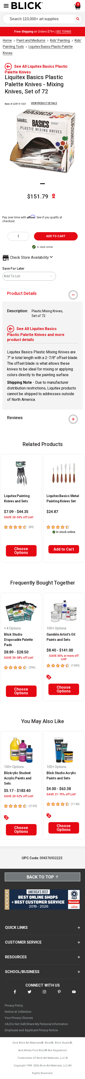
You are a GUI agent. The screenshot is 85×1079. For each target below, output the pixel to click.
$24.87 (52, 511)
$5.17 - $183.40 (17, 790)
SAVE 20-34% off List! (18, 517)
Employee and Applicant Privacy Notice (31, 1030)
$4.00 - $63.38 (59, 788)
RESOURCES (16, 957)
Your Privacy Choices (19, 1018)
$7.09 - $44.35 (16, 511)
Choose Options (21, 551)
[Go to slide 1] (42, 183)
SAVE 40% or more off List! (64, 657)
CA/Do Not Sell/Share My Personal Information (36, 1024)
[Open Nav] (6, 6)
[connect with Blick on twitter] (29, 995)
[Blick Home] (27, 6)
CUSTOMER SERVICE (23, 942)
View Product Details (44, 103)
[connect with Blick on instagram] (44, 995)
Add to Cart (64, 549)
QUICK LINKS (16, 927)
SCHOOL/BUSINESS (22, 971)
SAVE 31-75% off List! (61, 794)
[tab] (42, 293)
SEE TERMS (63, 31)
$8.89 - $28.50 (16, 652)
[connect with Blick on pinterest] (59, 995)
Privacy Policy (14, 1005)
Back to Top (40, 876)
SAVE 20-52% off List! (18, 796)
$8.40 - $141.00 (60, 650)
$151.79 (37, 196)
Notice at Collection (18, 1011)
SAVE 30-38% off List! (18, 657)
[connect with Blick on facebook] (15, 995)
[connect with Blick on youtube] (74, 995)
